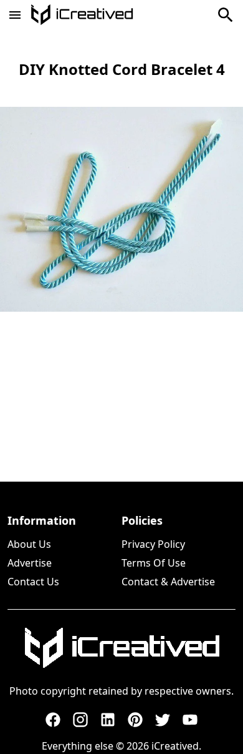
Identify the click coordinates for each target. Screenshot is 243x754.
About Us (29, 544)
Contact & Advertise (168, 581)
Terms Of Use (154, 563)
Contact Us (33, 581)
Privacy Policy (153, 544)
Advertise (29, 563)
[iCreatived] (121, 648)
